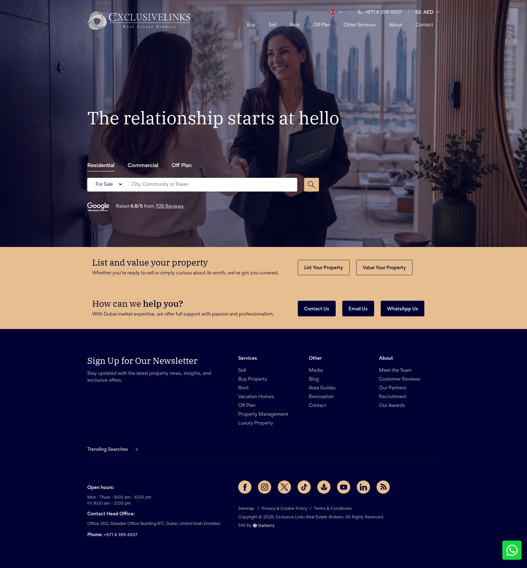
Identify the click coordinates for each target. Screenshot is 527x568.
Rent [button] (295, 25)
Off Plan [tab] (182, 165)
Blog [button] (314, 379)
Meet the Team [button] (395, 371)
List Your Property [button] (323, 268)
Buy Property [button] (252, 379)
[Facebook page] (244, 487)
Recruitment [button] (393, 397)
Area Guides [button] (322, 388)
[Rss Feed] (383, 487)
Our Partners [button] (393, 388)
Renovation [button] (321, 397)
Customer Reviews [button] (399, 379)
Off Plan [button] (321, 25)
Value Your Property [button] (384, 268)
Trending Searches (107, 450)
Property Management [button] (263, 414)
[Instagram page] (264, 487)
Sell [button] (272, 25)
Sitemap (246, 509)
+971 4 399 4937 (121, 535)
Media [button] (316, 371)
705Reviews (169, 206)
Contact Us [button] (316, 309)
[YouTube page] (343, 487)
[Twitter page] (284, 487)
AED (428, 12)
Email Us (358, 309)
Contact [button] (424, 25)
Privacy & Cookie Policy (284, 509)
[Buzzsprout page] (323, 487)
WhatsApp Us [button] (402, 309)
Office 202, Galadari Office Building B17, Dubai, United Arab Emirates (153, 524)
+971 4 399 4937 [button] (383, 12)
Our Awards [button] (392, 406)
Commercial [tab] (143, 165)
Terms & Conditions (333, 509)
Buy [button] (251, 25)
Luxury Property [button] (255, 423)
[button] (138, 20)
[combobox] (211, 184)
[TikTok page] (304, 487)
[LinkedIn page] (363, 487)
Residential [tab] (100, 165)
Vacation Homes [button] (256, 397)
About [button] (395, 25)
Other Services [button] (360, 25)
